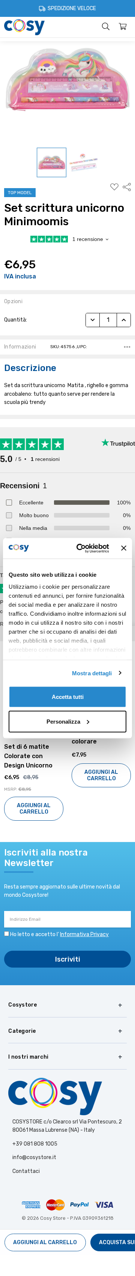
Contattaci (26, 1171)
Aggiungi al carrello (34, 775)
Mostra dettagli (92, 673)
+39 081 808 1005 (34, 1144)
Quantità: (15, 320)
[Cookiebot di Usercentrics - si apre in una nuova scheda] (80, 548)
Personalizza (63, 721)
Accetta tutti (68, 697)
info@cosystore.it (34, 1157)
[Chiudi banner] (123, 548)
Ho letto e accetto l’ (59, 934)
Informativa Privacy (84, 934)
